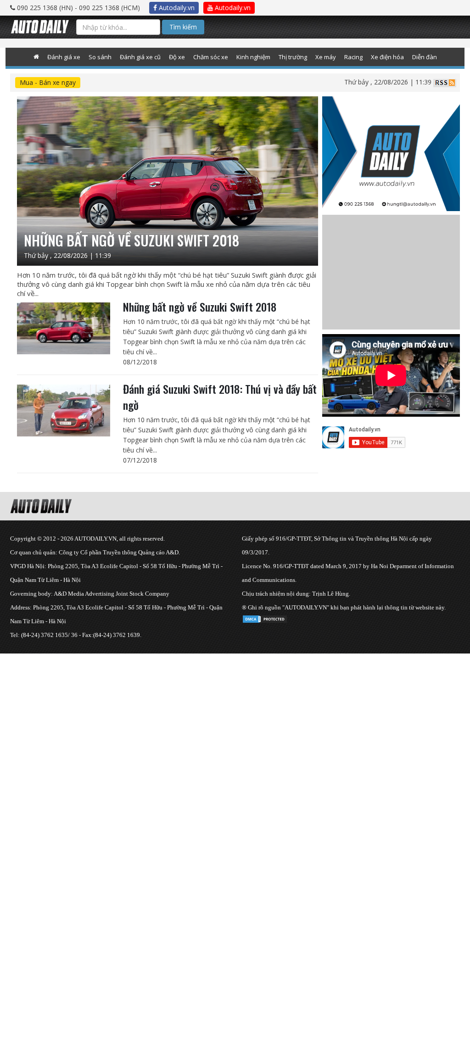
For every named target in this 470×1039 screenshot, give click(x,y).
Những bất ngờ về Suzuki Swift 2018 (199, 306)
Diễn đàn (424, 57)
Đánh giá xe (63, 57)
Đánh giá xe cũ (140, 57)
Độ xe (177, 57)
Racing (353, 57)
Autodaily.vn (176, 7)
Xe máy (325, 57)
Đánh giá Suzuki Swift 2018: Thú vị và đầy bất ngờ (220, 396)
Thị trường (293, 57)
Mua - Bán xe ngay (48, 82)
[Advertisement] (235, 718)
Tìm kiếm (183, 26)
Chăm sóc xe (210, 57)
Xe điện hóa (387, 57)
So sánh (100, 57)
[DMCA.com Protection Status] (265, 617)
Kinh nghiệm (253, 57)
